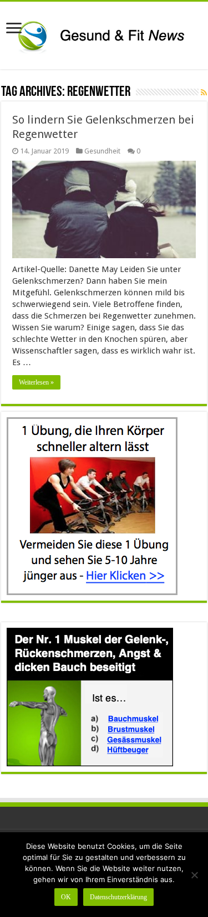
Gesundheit (102, 151)
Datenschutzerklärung (118, 897)
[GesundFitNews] (104, 33)
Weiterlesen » (36, 382)
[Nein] (194, 874)
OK (66, 897)
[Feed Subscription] (204, 92)
